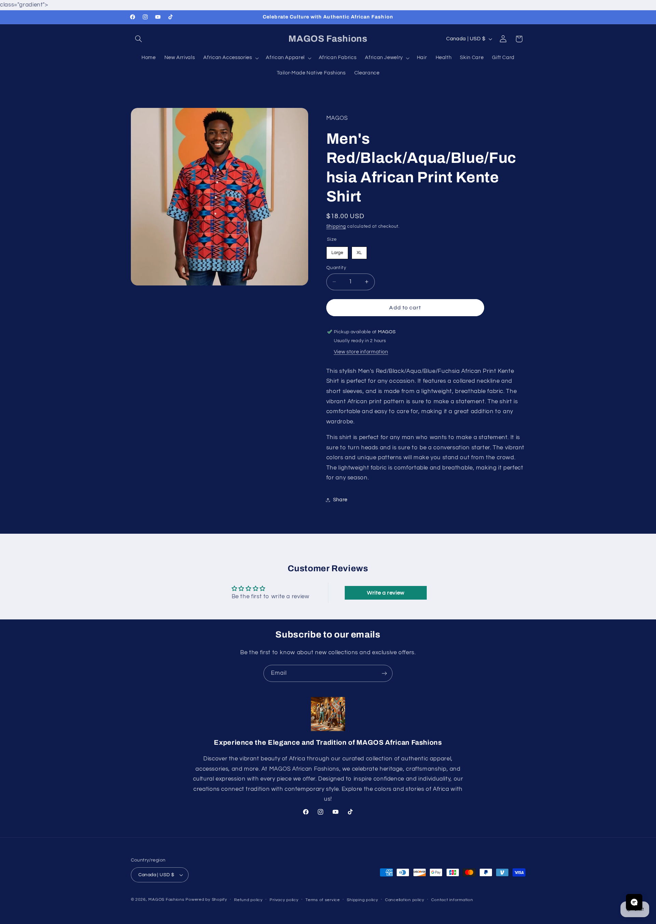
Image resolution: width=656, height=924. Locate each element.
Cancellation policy (404, 900)
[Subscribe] (384, 673)
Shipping (336, 226)
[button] (139, 39)
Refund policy (248, 900)
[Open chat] (634, 902)
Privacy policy (284, 900)
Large (337, 250)
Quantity (336, 267)
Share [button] (340, 499)
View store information (361, 351)
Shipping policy (362, 900)
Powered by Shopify (206, 899)
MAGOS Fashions (166, 899)
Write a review (386, 593)
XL (359, 250)
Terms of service (322, 900)
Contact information (452, 900)
